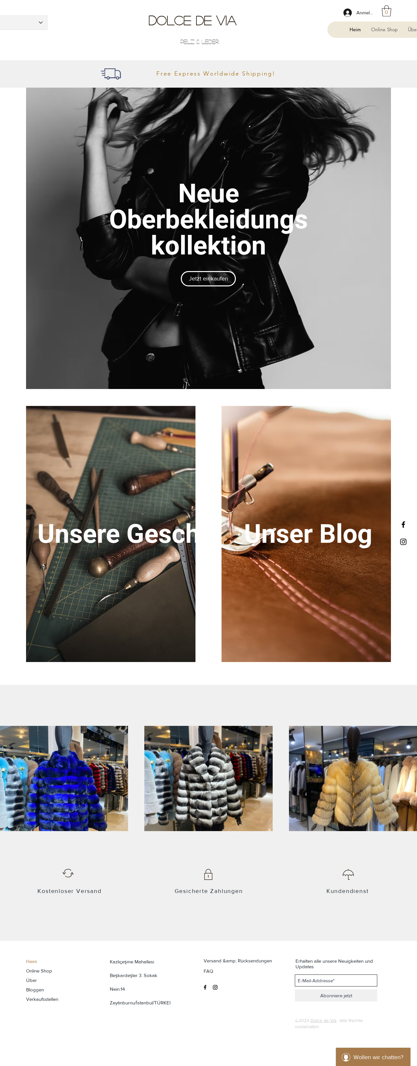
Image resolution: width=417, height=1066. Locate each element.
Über (31, 980)
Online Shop (39, 970)
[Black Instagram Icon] (403, 542)
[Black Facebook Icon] (403, 524)
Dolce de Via (193, 19)
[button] (386, 11)
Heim (31, 961)
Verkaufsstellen (42, 999)
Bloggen (35, 989)
